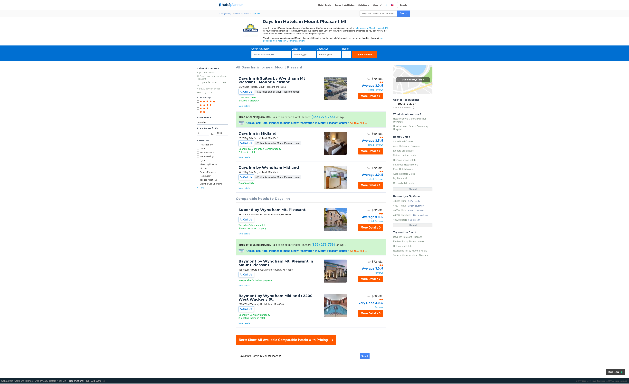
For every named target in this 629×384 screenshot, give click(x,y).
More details (244, 105)
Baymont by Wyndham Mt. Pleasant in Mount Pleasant (275, 263)
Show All (413, 189)
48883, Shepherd (402, 214)
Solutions (363, 4)
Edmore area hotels (403, 150)
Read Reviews (375, 144)
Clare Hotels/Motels (403, 141)
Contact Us (7, 380)
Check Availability (260, 48)
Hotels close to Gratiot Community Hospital (411, 128)
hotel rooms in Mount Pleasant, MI (371, 27)
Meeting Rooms (208, 164)
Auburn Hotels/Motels (404, 173)
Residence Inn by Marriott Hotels (410, 250)
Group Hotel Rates (344, 4)
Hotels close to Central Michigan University (410, 120)
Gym (202, 160)
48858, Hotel (399, 210)
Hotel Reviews (375, 89)
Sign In (404, 4)
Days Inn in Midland (257, 133)
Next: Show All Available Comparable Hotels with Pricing (283, 339)
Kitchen (204, 168)
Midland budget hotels (404, 155)
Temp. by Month (205, 92)
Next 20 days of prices (208, 88)
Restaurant (205, 176)
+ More (200, 187)
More (376, 4)
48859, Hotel (399, 200)
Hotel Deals (324, 4)
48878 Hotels (400, 219)
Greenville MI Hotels (403, 183)
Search (403, 13)
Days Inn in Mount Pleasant (407, 236)
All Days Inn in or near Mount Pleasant (212, 77)
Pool (202, 148)
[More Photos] (335, 98)
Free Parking (207, 156)
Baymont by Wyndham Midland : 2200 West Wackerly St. (275, 297)
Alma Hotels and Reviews (406, 146)
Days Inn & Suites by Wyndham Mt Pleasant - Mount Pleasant (271, 80)
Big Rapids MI (400, 178)
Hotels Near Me (57, 380)
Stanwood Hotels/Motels (405, 164)
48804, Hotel (399, 205)
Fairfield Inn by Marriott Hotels (408, 241)
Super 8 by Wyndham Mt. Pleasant (272, 210)
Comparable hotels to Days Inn (211, 83)
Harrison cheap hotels (404, 160)
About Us (19, 380)
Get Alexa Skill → (358, 123)
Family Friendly (208, 172)
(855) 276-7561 (324, 116)
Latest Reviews (375, 178)
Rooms (346, 48)
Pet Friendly (206, 144)
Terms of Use (32, 380)
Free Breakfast (208, 152)
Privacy (44, 380)
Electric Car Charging (211, 183)
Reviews (378, 272)
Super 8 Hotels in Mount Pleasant (410, 255)
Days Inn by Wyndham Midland (268, 167)
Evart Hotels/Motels (403, 169)
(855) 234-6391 (93, 380)
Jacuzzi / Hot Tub (209, 179)
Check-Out (322, 48)
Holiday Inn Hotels (402, 246)
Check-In (296, 48)
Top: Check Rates (206, 72)
